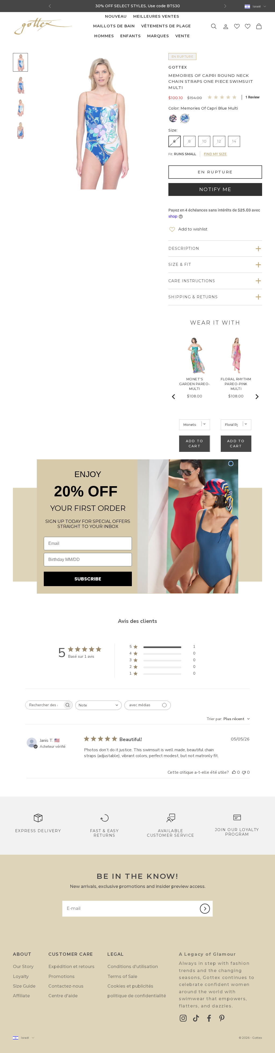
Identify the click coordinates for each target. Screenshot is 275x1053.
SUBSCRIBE (87, 578)
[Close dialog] (231, 464)
